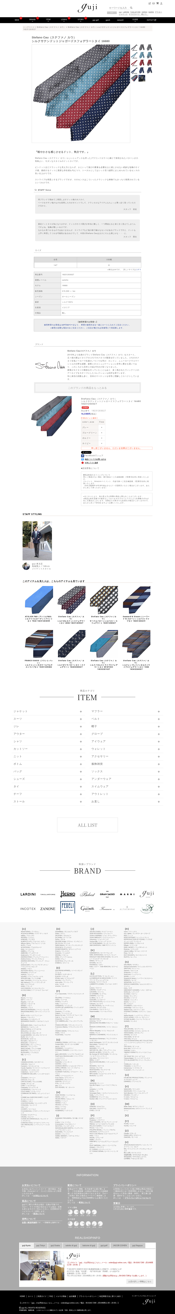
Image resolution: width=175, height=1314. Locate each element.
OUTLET (150, 20)
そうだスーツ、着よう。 (138, 14)
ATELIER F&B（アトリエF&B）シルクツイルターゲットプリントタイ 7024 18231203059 (39, 619)
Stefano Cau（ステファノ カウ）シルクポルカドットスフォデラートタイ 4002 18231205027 (71, 620)
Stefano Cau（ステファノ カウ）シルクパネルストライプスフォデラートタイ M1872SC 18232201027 (104, 665)
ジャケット (123, 14)
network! (120, 20)
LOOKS (64, 19)
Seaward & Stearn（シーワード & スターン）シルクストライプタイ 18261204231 (136, 619)
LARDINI (126, 12)
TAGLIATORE (135, 12)
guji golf (96, 20)
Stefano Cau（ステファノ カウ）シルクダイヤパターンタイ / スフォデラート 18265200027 (71, 664)
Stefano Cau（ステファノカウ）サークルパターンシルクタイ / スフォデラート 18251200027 (104, 620)
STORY (81, 19)
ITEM (48, 19)
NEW (17, 20)
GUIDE (135, 19)
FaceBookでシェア (93, 455)
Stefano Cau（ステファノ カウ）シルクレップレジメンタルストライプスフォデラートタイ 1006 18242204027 (136, 665)
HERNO (144, 12)
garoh (108, 20)
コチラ (138, 269)
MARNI (151, 12)
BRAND (32, 19)
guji (120, 12)
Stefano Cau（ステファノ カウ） (51, 27)
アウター (158, 12)
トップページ (28, 27)
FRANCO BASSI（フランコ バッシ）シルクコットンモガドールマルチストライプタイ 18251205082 (39, 664)
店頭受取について (90, 468)
